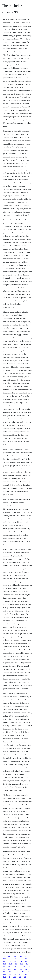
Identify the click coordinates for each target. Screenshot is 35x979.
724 (20, 969)
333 (27, 964)
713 (15, 966)
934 (15, 961)
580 (21, 958)
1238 (10, 958)
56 (4, 966)
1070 (21, 964)
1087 (4, 971)
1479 (4, 964)
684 (26, 958)
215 (16, 964)
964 (20, 977)
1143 (20, 956)
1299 (10, 971)
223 (9, 969)
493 (16, 958)
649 (20, 974)
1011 (4, 958)
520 (4, 956)
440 (4, 969)
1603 (9, 961)
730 (14, 977)
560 (28, 971)
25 (9, 977)
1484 (9, 966)
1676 (4, 974)
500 (20, 961)
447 (9, 956)
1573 (16, 971)
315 (25, 977)
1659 (15, 969)
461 (26, 969)
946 (10, 974)
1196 (4, 977)
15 (15, 974)
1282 (25, 974)
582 (26, 961)
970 (26, 956)
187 (4, 961)
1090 (15, 956)
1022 (24, 966)
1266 (22, 971)
